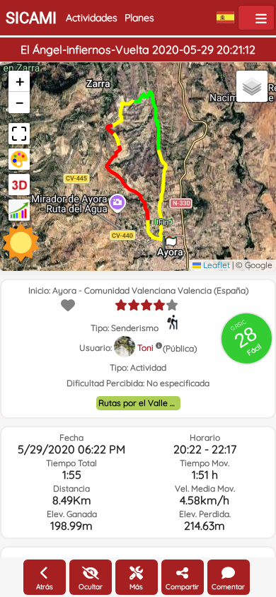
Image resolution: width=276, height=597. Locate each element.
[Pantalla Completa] (19, 133)
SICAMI (31, 18)
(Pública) (180, 348)
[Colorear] (19, 159)
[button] (170, 239)
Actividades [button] (91, 17)
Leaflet (215, 265)
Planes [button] (139, 17)
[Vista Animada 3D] (19, 184)
